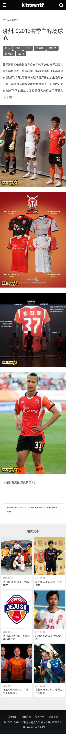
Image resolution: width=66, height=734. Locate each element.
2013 (21, 53)
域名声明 (40, 716)
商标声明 (26, 716)
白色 (28, 48)
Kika (7, 48)
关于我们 (12, 716)
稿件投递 (53, 716)
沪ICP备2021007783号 (33, 726)
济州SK (9, 53)
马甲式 (52, 48)
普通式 (39, 48)
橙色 (18, 48)
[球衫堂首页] (33, 5)
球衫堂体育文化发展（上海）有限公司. (41, 722)
